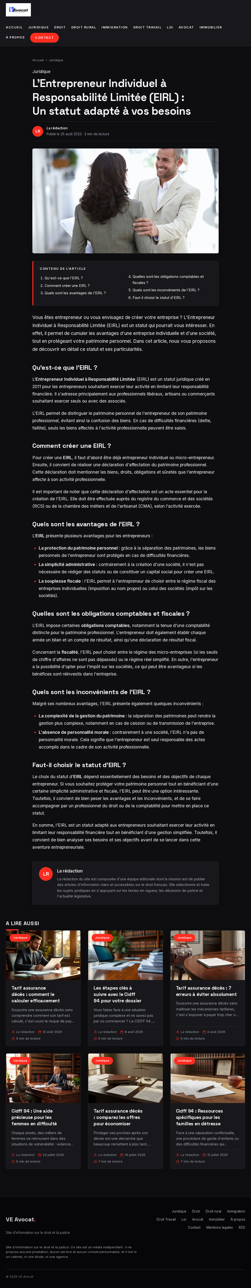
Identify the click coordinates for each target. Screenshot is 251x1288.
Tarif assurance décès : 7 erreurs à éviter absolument (206, 991)
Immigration (114, 27)
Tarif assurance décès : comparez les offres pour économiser (118, 1117)
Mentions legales (219, 1227)
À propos (15, 37)
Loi (170, 27)
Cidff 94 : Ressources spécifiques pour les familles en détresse (199, 1117)
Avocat (186, 27)
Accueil (14, 27)
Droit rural (83, 27)
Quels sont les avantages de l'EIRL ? (75, 293)
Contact (44, 37)
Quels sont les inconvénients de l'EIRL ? (166, 290)
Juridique (38, 27)
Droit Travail (147, 27)
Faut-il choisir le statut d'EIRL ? (159, 297)
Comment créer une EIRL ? (67, 285)
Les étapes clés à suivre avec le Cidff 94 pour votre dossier (117, 994)
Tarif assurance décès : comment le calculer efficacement (36, 994)
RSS (242, 1227)
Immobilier (211, 27)
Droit (60, 27)
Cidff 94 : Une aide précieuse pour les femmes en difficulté (34, 1117)
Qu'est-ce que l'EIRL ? (64, 278)
